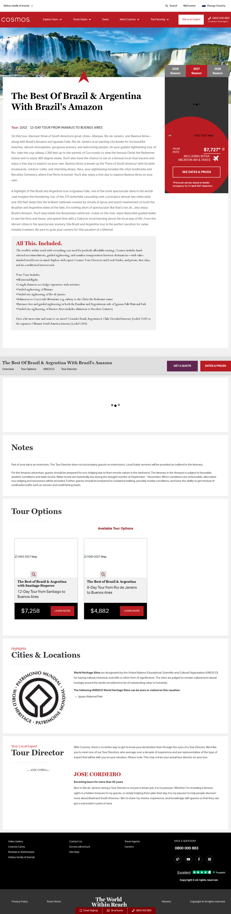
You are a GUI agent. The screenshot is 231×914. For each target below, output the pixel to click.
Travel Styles (80, 19)
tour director (69, 369)
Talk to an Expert (191, 19)
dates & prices (215, 366)
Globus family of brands (16, 6)
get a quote (182, 366)
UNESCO (48, 369)
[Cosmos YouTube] (188, 859)
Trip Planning (158, 19)
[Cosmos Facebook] (199, 859)
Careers (129, 847)
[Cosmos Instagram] (209, 859)
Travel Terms (54, 901)
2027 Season (196, 71)
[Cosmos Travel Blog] (178, 859)
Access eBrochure (79, 847)
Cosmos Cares (16, 847)
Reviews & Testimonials (21, 852)
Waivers (166, 901)
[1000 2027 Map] (95, 558)
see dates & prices (196, 172)
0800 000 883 (221, 18)
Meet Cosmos (128, 19)
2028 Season (218, 71)
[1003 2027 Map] (26, 558)
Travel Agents (132, 841)
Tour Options (28, 369)
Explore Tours (50, 19)
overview (8, 369)
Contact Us (75, 841)
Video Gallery (15, 841)
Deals (105, 19)
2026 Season (175, 71)
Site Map (74, 852)
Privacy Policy (20, 901)
